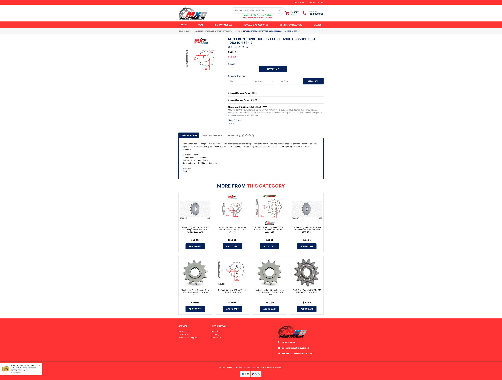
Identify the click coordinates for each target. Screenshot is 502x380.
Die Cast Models (223, 25)
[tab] (188, 135)
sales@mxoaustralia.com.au (295, 348)
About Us (215, 331)
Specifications (212, 135)
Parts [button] (184, 25)
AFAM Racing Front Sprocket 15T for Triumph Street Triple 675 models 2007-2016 (195, 229)
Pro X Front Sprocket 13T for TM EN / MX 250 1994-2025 (307, 291)
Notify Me (273, 69)
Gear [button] (200, 25)
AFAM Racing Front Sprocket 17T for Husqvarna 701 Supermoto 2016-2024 (307, 229)
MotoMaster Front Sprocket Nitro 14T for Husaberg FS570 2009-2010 (195, 292)
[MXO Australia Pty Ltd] (192, 13)
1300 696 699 (316, 14)
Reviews (233, 135)
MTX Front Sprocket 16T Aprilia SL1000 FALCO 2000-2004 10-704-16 (232, 229)
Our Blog (215, 334)
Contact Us (216, 338)
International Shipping (187, 338)
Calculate (313, 81)
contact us (298, 2)
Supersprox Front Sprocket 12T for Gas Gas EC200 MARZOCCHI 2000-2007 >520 (269, 229)
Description (189, 135)
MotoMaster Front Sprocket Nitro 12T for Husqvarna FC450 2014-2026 (270, 292)
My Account (183, 331)
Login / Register (316, 2)
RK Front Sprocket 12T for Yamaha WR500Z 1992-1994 (232, 291)
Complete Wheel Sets (291, 25)
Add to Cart (195, 246)
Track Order (183, 334)
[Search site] (280, 10)
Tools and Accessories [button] (256, 25)
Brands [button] (317, 25)
